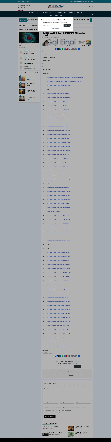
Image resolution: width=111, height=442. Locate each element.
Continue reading (55, 28)
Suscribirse (67, 25)
